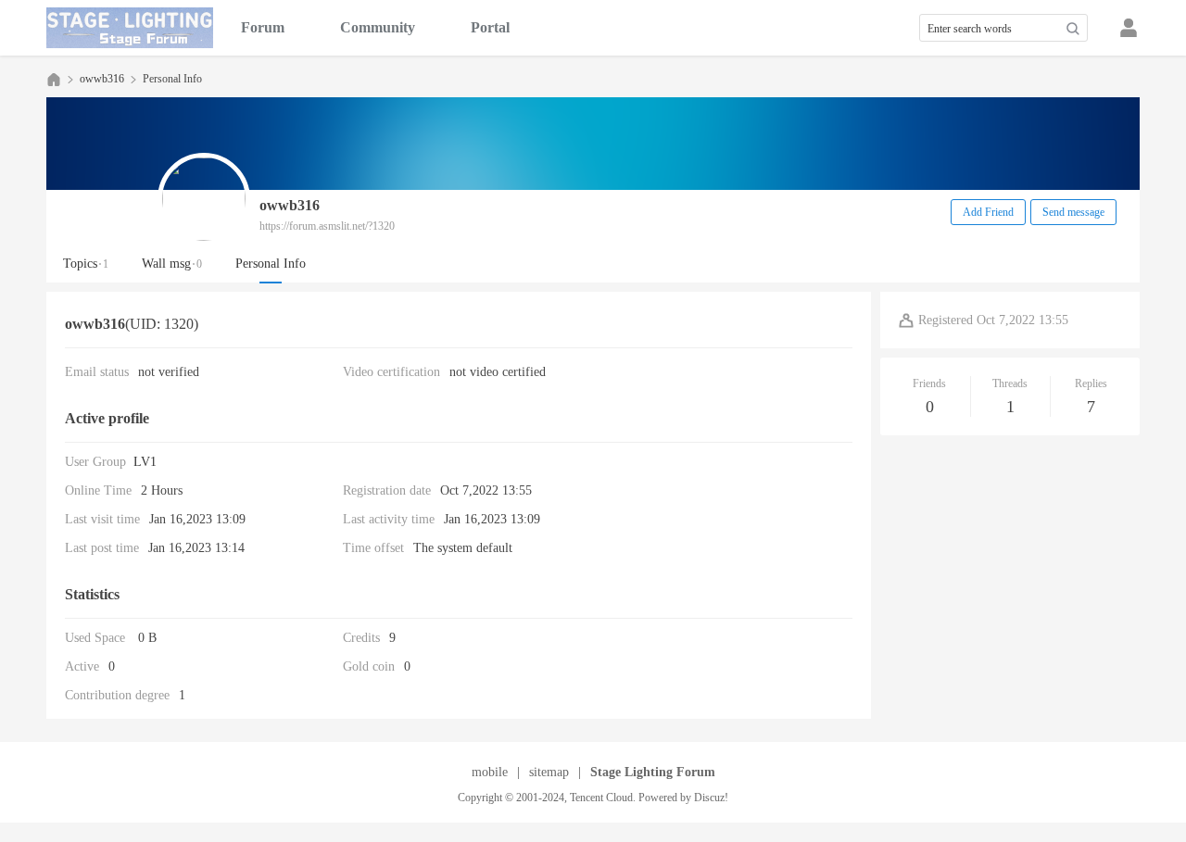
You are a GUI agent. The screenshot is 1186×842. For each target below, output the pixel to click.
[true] (1073, 29)
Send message (1073, 212)
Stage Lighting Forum (53, 79)
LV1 (145, 462)
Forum (262, 27)
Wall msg (172, 263)
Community (377, 27)
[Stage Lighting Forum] (129, 28)
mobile (490, 772)
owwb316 (102, 78)
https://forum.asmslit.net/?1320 (327, 226)
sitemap (549, 772)
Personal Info (270, 263)
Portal (490, 27)
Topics (85, 263)
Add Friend (988, 212)
